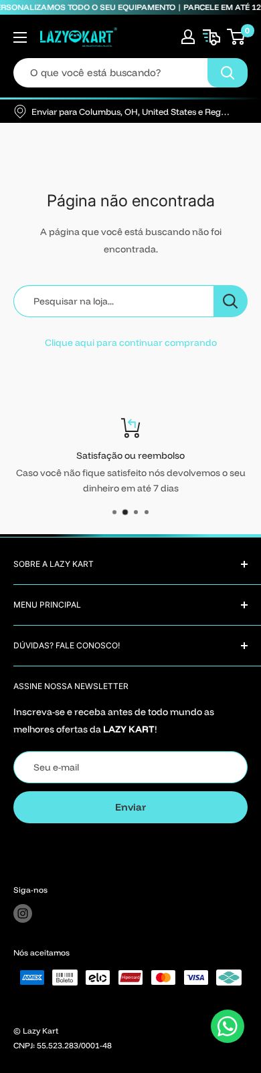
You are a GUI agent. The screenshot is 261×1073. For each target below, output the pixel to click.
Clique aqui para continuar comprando (131, 343)
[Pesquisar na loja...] (230, 301)
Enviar (130, 807)
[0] (236, 37)
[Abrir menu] (20, 37)
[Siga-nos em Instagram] (22, 913)
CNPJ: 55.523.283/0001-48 (62, 1045)
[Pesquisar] (227, 72)
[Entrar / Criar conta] (188, 36)
